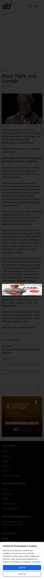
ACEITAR (22, 567)
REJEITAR (22, 574)
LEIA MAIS (36, 562)
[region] (22, 560)
